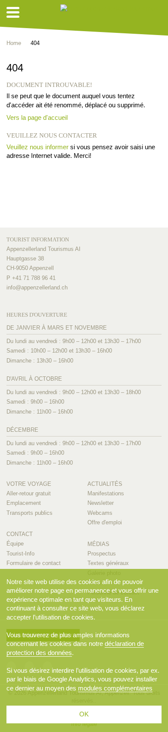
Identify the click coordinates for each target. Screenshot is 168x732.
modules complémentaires (115, 688)
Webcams (99, 513)
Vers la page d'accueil (37, 117)
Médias (98, 544)
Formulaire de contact (33, 563)
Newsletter (100, 503)
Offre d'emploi (104, 522)
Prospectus (101, 553)
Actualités (104, 484)
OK (84, 714)
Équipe (15, 543)
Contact (19, 534)
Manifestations (105, 493)
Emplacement (23, 503)
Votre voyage (28, 484)
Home (13, 43)
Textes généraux (108, 563)
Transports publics (29, 513)
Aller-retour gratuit (28, 493)
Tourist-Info (20, 553)
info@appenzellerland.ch (37, 287)
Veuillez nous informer (37, 147)
